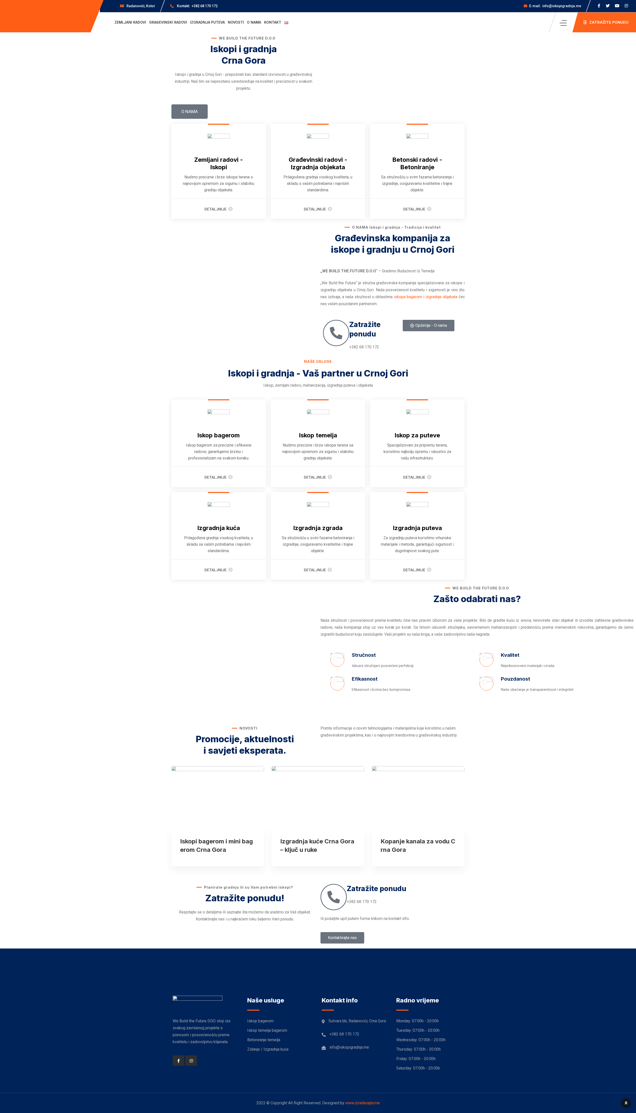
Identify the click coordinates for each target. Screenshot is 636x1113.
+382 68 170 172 (197, 6)
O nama (254, 22)
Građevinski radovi (168, 22)
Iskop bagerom (218, 435)
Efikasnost (365, 679)
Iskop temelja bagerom (267, 1030)
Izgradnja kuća (218, 528)
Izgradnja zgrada (318, 528)
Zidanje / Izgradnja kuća (267, 1049)
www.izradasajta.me (362, 1103)
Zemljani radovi (130, 22)
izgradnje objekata (441, 296)
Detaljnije (215, 209)
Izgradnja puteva (207, 22)
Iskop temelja (318, 435)
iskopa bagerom (408, 296)
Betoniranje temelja (263, 1039)
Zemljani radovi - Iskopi (218, 163)
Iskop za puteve (417, 435)
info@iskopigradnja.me (555, 6)
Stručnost (364, 655)
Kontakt (272, 22)
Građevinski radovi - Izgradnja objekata (318, 163)
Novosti (236, 22)
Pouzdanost (515, 679)
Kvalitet (510, 655)
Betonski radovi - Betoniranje (417, 163)
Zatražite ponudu (376, 888)
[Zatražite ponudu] (336, 333)
